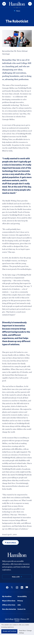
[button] (4, 3)
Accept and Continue (9, 631)
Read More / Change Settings (25, 632)
